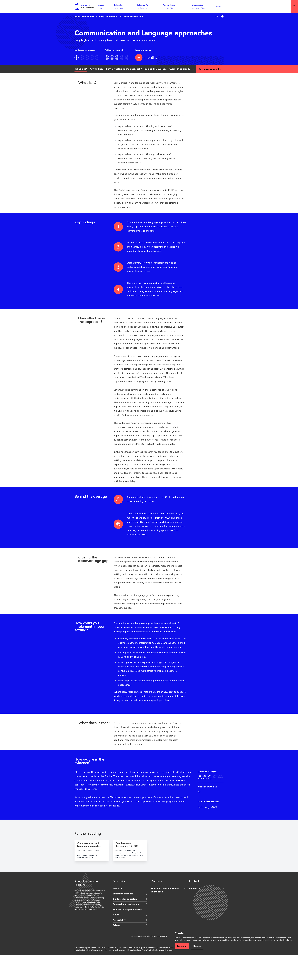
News (116, 914)
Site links (119, 881)
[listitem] (150, 228)
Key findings (96, 68)
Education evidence (84, 16)
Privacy (116, 925)
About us (117, 888)
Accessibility (119, 919)
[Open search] (294, 6)
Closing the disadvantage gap (186, 68)
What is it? (80, 68)
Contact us (194, 888)
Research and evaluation (126, 904)
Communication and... (133, 16)
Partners (156, 881)
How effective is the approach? (124, 68)
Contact (194, 881)
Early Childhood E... (108, 16)
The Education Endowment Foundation (165, 890)
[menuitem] (217, 16)
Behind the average (155, 68)
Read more (288, 940)
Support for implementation (127, 909)
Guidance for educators (125, 898)
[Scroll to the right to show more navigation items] (193, 69)
